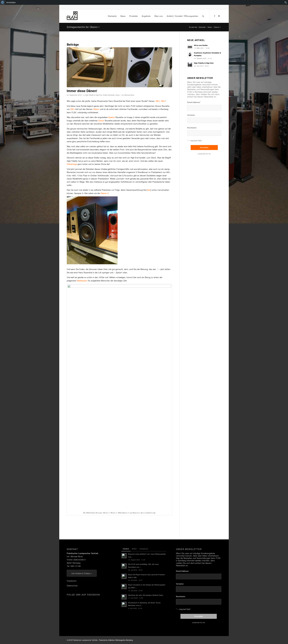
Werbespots (82, 280)
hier (148, 189)
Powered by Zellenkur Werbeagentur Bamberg (116, 640)
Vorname (191, 115)
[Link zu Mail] (219, 16)
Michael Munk (129, 95)
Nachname (191, 127)
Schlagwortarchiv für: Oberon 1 (83, 27)
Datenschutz (72, 585)
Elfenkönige (72, 164)
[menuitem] (2, 2)
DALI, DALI (160, 101)
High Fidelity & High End (93, 95)
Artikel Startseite (109, 95)
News (118, 95)
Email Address (194, 102)
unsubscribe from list (204, 154)
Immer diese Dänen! (82, 90)
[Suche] (203, 16)
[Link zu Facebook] (214, 16)
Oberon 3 (104, 193)
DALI (72, 109)
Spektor (111, 117)
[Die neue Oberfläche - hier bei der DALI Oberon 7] (119, 67)
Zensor (101, 120)
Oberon (96, 109)
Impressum (71, 580)
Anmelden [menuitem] (11, 2)
